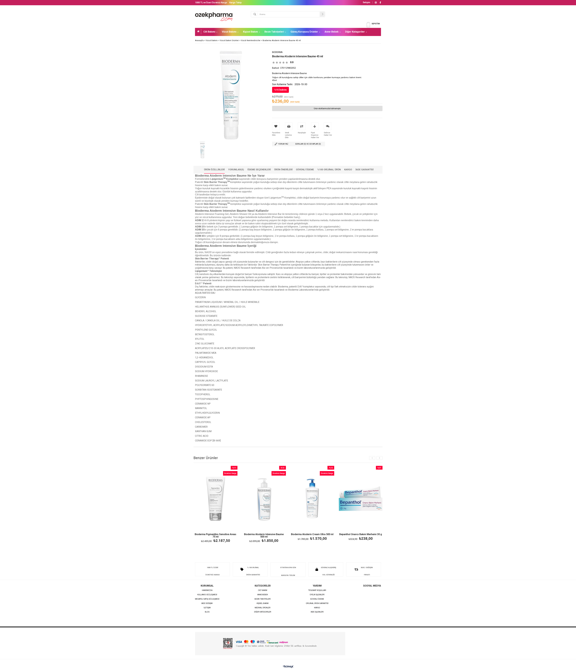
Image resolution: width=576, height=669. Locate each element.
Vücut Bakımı (229, 31)
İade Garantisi (365, 169)
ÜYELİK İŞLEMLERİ (317, 595)
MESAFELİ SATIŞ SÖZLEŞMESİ (207, 599)
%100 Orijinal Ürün (329, 169)
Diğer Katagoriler (355, 31)
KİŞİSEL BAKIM (262, 603)
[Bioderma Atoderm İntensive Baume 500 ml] (264, 499)
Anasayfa (199, 31)
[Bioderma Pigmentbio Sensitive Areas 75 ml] (216, 499)
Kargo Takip (235, 2)
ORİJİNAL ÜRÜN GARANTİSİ (317, 603)
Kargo (348, 169)
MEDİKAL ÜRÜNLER (262, 608)
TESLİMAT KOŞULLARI (317, 590)
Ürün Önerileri (283, 169)
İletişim (366, 2)
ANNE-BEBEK (262, 595)
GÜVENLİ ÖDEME (317, 599)
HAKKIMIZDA (207, 590)
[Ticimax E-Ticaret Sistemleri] (288, 666)
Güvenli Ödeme (305, 169)
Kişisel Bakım (250, 31)
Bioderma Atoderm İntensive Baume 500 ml (264, 535)
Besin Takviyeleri (274, 31)
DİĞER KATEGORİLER (262, 612)
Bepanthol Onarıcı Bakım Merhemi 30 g (360, 534)
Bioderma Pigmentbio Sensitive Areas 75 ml (215, 535)
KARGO (317, 608)
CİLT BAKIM (262, 590)
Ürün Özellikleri (214, 169)
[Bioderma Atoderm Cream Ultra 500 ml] (312, 499)
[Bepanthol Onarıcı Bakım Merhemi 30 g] (361, 499)
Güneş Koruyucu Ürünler (304, 31)
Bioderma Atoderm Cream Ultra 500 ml (312, 534)
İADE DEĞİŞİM (207, 603)
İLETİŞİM (207, 608)
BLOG (207, 612)
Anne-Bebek (332, 31)
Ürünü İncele (226, 504)
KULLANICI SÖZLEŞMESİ (207, 595)
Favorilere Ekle (215, 504)
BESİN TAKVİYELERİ (263, 599)
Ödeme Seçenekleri (259, 169)
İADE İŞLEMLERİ (317, 612)
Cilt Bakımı (209, 31)
